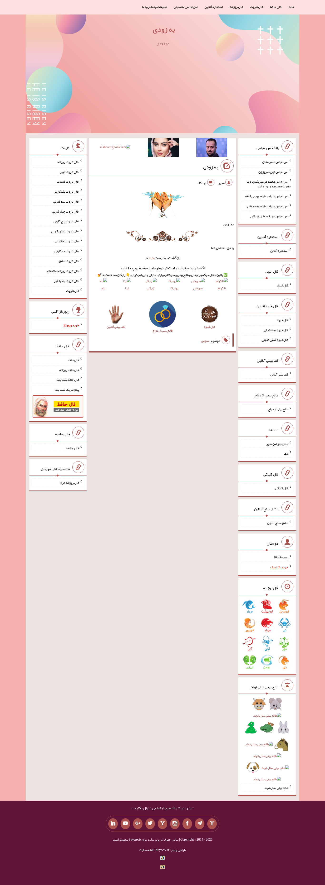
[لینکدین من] (113, 823)
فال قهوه (282, 320)
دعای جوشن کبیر (277, 443)
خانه (291, 6)
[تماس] (162, 823)
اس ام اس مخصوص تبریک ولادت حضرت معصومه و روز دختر (269, 184)
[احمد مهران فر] (211, 148)
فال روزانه (236, 6)
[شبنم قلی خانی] (115, 148)
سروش (198, 288)
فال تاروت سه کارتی (66, 201)
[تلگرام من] (199, 823)
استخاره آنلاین (214, 6)
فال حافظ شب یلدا (67, 379)
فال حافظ (275, 6)
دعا (151, 258)
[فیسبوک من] (187, 823)
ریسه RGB (281, 557)
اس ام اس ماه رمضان (275, 161)
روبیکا (174, 288)
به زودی (164, 29)
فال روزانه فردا (69, 482)
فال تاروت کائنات (68, 181)
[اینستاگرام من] (175, 823)
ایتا (127, 288)
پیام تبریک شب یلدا (66, 389)
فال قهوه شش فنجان (275, 339)
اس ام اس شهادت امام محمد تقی (267, 206)
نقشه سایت (146, 850)
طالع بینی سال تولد (276, 787)
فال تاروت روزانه (68, 161)
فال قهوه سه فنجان (276, 329)
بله (103, 288)
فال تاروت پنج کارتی (66, 221)
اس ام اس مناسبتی (185, 6)
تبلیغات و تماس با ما (154, 6)
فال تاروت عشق (69, 260)
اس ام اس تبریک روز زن (273, 171)
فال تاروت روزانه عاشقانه (62, 270)
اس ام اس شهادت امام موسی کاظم (266, 196)
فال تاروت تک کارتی (66, 191)
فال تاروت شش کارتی (65, 231)
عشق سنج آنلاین (277, 522)
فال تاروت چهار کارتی (65, 211)
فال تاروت (256, 6)
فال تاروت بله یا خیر (66, 280)
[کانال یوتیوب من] (125, 823)
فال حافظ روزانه (69, 369)
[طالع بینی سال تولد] (267, 743)
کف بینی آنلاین (279, 374)
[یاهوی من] (212, 823)
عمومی (205, 340)
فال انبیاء (282, 285)
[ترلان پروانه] (163, 148)
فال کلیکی (281, 488)
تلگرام (222, 288)
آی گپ (151, 288)
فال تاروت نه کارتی (67, 241)
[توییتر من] (150, 823)
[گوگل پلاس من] (138, 823)
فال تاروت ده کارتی (66, 250)
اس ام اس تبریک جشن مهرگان (269, 216)
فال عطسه (72, 448)
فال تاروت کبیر (69, 171)
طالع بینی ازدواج (278, 409)
